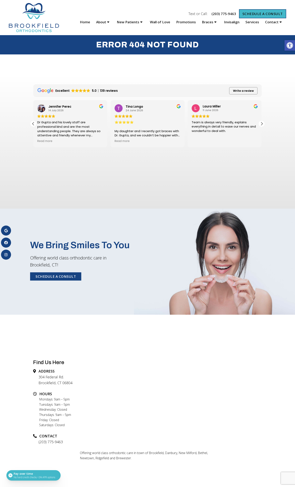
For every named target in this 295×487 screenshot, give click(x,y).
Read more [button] (44, 141)
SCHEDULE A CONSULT (262, 13)
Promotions (186, 22)
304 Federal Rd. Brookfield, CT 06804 (55, 380)
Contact (272, 22)
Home (85, 22)
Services (252, 22)
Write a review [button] (243, 91)
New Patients (128, 22)
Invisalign (231, 22)
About (101, 22)
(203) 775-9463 (224, 13)
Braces (207, 22)
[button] (290, 45)
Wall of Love (160, 22)
